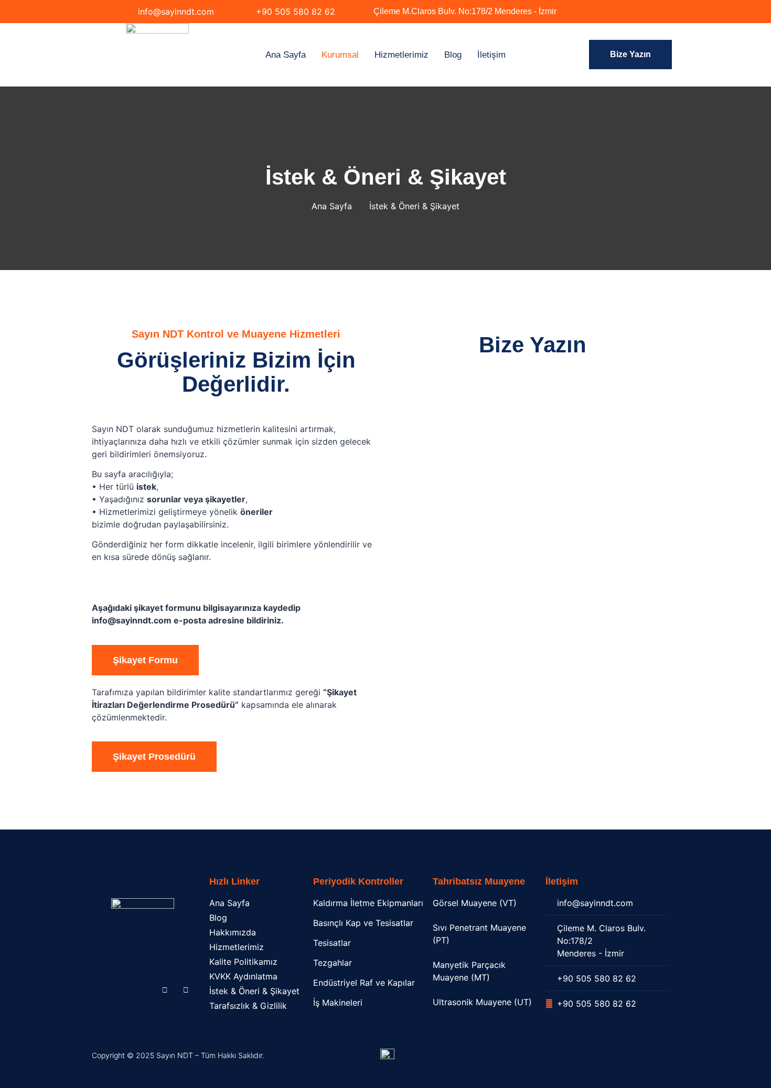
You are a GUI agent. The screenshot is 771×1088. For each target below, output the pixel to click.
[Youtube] (185, 989)
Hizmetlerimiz (401, 55)
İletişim (491, 55)
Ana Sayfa (285, 55)
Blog (453, 55)
